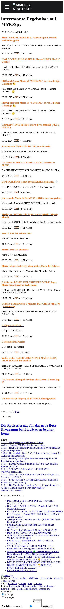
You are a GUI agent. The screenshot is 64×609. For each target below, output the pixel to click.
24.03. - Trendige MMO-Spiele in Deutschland (23, 445)
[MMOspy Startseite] (7, 575)
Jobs (13, 589)
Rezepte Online (29, 586)
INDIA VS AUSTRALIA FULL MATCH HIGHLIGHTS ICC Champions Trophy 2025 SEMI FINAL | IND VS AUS (35, 514)
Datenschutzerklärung (27, 589)
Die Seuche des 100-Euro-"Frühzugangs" (32, 530)
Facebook (12, 583)
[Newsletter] (37, 602)
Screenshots (46, 578)
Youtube (38, 583)
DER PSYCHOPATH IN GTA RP (29, 532)
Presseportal (14, 586)
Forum (12, 581)
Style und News (46, 586)
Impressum (44, 589)
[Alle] (37, 600)
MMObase (34, 578)
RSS (30, 583)
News (15, 578)
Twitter (22, 583)
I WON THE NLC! (22, 568)
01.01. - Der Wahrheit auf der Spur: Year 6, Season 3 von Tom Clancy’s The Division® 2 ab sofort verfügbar (30, 486)
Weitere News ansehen (12, 490)
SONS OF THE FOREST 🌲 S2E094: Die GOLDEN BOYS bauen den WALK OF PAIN (33, 552)
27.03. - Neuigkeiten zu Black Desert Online (22, 442)
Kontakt (5, 589)
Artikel (23, 578)
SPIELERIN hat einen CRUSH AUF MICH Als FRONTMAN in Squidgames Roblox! (30, 547)
